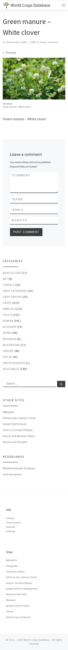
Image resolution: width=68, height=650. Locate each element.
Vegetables (11, 369)
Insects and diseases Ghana (19, 436)
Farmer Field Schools (14, 424)
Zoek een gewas (12, 474)
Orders (8, 351)
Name (17, 199)
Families (9, 309)
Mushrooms (11, 345)
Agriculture (12, 273)
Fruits (7, 315)
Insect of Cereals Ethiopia (18, 430)
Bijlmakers (9, 412)
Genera (8, 321)
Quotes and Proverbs (15, 442)
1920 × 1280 (28, 42)
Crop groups (12, 297)
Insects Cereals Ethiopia (19, 583)
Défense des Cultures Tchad (19, 418)
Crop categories (15, 291)
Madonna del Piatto (16, 594)
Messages (10, 339)
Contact (10, 518)
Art (5, 279)
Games (10, 611)
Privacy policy (13, 522)
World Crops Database (18, 617)
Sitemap (10, 526)
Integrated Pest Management (22, 588)
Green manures (48, 42)
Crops (7, 303)
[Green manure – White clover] (34, 79)
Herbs (7, 333)
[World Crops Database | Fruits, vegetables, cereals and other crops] (6, 5)
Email (17, 209)
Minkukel (10, 600)
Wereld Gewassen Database (19, 468)
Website (19, 220)
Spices (7, 357)
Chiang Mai (11, 566)
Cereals (9, 285)
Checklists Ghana (15, 571)
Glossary (9, 327)
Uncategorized (14, 363)
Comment (20, 175)
